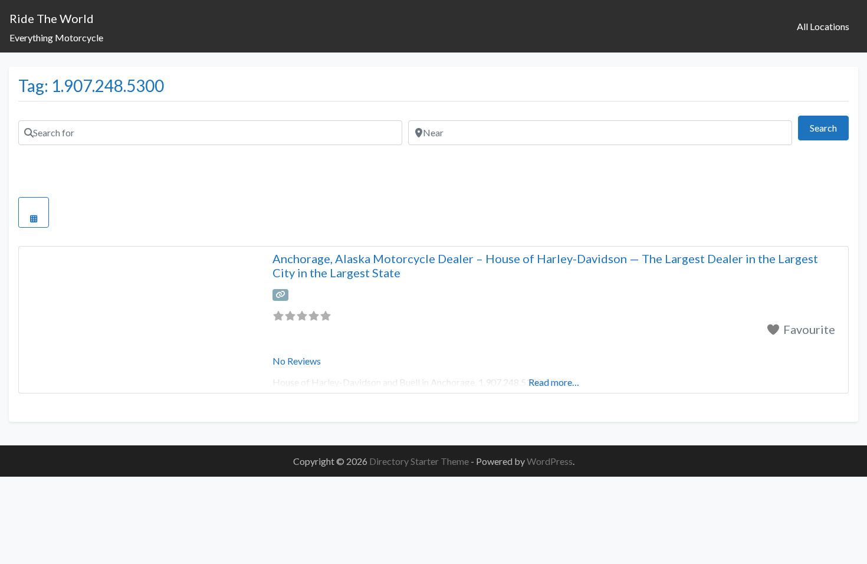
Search (829, 127)
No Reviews (296, 360)
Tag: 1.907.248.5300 (91, 86)
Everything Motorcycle (56, 37)
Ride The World (51, 18)
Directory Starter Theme (420, 461)
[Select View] (33, 212)
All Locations (823, 26)
